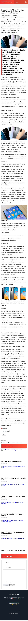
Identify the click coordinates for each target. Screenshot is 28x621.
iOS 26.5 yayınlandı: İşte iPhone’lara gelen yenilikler (12, 514)
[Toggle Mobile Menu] (11, 2)
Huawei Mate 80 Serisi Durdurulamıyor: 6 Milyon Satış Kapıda (12, 532)
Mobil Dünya (4, 463)
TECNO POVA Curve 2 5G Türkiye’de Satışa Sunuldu (13, 496)
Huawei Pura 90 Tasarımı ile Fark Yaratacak (13, 550)
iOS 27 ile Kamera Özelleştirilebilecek (11, 461)
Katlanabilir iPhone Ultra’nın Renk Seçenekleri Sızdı (13, 478)
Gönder (6, 585)
